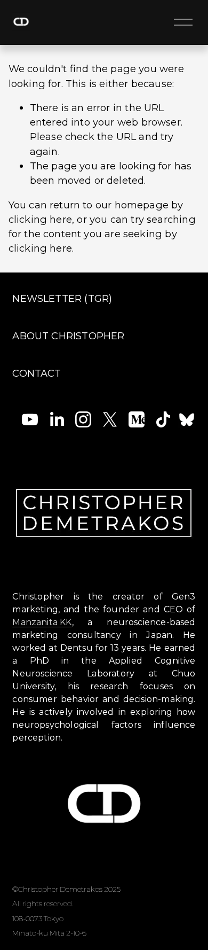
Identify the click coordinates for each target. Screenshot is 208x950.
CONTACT (36, 373)
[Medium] (136, 419)
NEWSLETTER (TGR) (62, 298)
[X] (109, 419)
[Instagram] (83, 419)
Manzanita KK (41, 622)
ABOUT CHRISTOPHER (68, 336)
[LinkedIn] (56, 419)
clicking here (40, 219)
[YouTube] (29, 419)
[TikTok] (163, 419)
